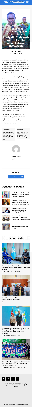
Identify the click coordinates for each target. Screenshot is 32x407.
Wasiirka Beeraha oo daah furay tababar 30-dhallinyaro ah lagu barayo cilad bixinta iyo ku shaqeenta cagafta (23, 134)
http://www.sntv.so (16, 159)
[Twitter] (14, 176)
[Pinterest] (18, 176)
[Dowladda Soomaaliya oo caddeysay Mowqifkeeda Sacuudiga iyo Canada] (6, 210)
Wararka (16, 25)
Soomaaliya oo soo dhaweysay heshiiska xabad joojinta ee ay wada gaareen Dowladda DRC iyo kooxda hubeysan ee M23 (8, 135)
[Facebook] (10, 176)
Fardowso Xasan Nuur (9, 367)
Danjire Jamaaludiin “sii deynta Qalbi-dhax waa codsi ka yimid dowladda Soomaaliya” (21, 194)
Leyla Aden (17, 51)
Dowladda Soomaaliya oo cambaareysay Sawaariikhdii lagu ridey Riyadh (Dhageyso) (20, 202)
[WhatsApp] (22, 176)
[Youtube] (17, 379)
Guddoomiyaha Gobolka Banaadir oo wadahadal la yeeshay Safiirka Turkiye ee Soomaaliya (16, 267)
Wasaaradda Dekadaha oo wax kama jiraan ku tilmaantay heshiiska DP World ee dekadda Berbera (21, 218)
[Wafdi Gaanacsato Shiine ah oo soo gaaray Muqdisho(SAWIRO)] (16, 285)
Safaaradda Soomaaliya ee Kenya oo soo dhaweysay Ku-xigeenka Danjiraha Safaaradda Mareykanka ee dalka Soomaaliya (15, 330)
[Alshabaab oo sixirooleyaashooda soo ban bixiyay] (6, 226)
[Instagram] (8, 379)
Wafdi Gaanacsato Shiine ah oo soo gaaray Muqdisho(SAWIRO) (14, 298)
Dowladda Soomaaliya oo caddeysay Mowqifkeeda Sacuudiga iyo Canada (19, 210)
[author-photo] (3, 272)
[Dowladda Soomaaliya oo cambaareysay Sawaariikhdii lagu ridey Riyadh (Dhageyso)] (6, 202)
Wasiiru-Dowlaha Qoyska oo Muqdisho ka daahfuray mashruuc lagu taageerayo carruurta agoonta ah (16, 363)
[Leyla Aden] (16, 149)
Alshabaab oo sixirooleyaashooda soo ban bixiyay (20, 226)
